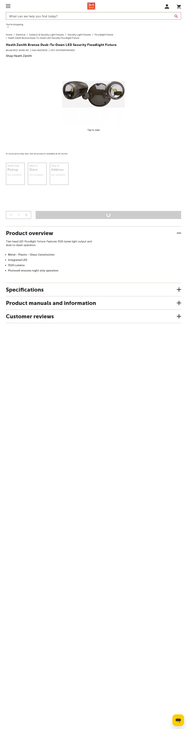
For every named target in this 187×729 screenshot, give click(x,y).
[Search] (176, 16)
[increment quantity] (26, 215)
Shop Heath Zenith (19, 56)
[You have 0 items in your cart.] (179, 6)
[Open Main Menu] (8, 6)
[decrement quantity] (11, 215)
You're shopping (14, 24)
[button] (167, 6)
